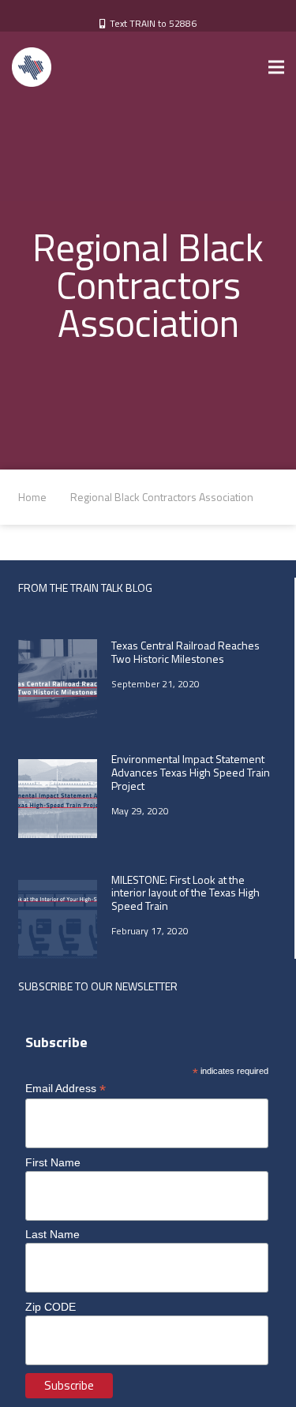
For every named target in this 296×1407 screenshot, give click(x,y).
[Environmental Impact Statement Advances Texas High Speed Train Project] (57, 798)
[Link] (31, 67)
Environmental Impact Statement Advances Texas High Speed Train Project (190, 772)
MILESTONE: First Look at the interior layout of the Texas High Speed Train (185, 893)
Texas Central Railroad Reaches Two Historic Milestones (185, 652)
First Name (53, 1162)
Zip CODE (50, 1306)
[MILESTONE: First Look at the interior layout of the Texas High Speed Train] (57, 919)
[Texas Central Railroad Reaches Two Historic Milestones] (57, 678)
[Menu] (276, 67)
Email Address (65, 1088)
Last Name (52, 1234)
